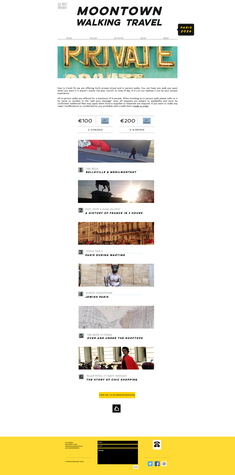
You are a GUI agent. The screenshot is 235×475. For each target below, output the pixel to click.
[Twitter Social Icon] (150, 463)
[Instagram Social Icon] (164, 463)
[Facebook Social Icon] (157, 463)
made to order (141, 106)
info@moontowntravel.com (74, 446)
